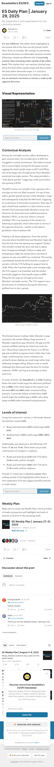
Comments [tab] (8, 576)
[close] (47, 674)
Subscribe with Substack (28, 724)
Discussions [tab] (21, 645)
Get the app (39, 755)
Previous (9, 558)
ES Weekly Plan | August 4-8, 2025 (20, 652)
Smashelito (12, 29)
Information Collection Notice (32, 733)
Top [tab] (5, 645)
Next (46, 558)
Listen (48, 30)
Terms (31, 749)
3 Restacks (31, 541)
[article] (27, 658)
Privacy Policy (27, 735)
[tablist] (13, 576)
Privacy (25, 749)
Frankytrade (13, 599)
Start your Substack (20, 755)
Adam (10, 615)
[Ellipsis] (51, 599)
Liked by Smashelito (16, 602)
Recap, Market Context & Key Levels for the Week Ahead (20, 656)
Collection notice (43, 749)
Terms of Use (39, 730)
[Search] (49, 645)
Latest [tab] (11, 645)
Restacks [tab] (18, 576)
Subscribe (39, 3)
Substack (14, 761)
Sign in (48, 3)
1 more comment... (10, 632)
